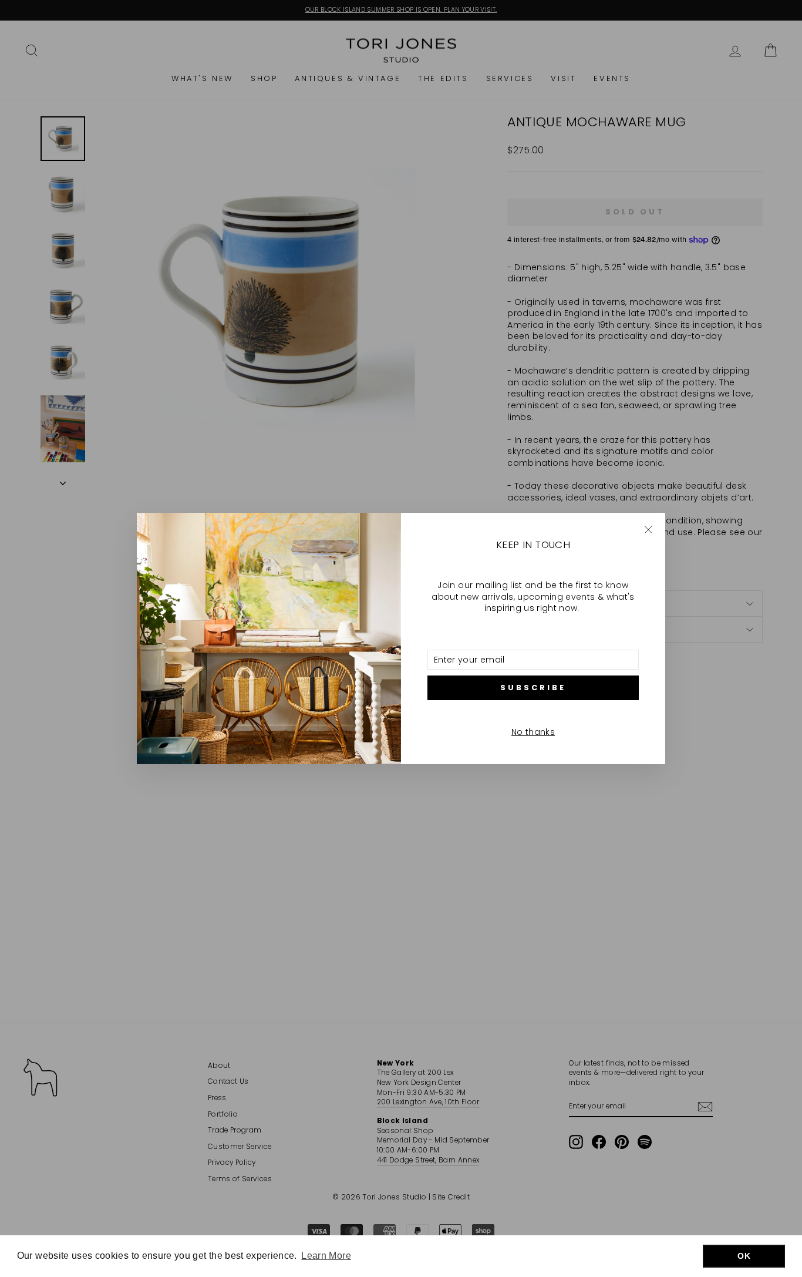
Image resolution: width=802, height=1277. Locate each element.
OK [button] (743, 1256)
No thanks (533, 732)
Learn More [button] (326, 1256)
